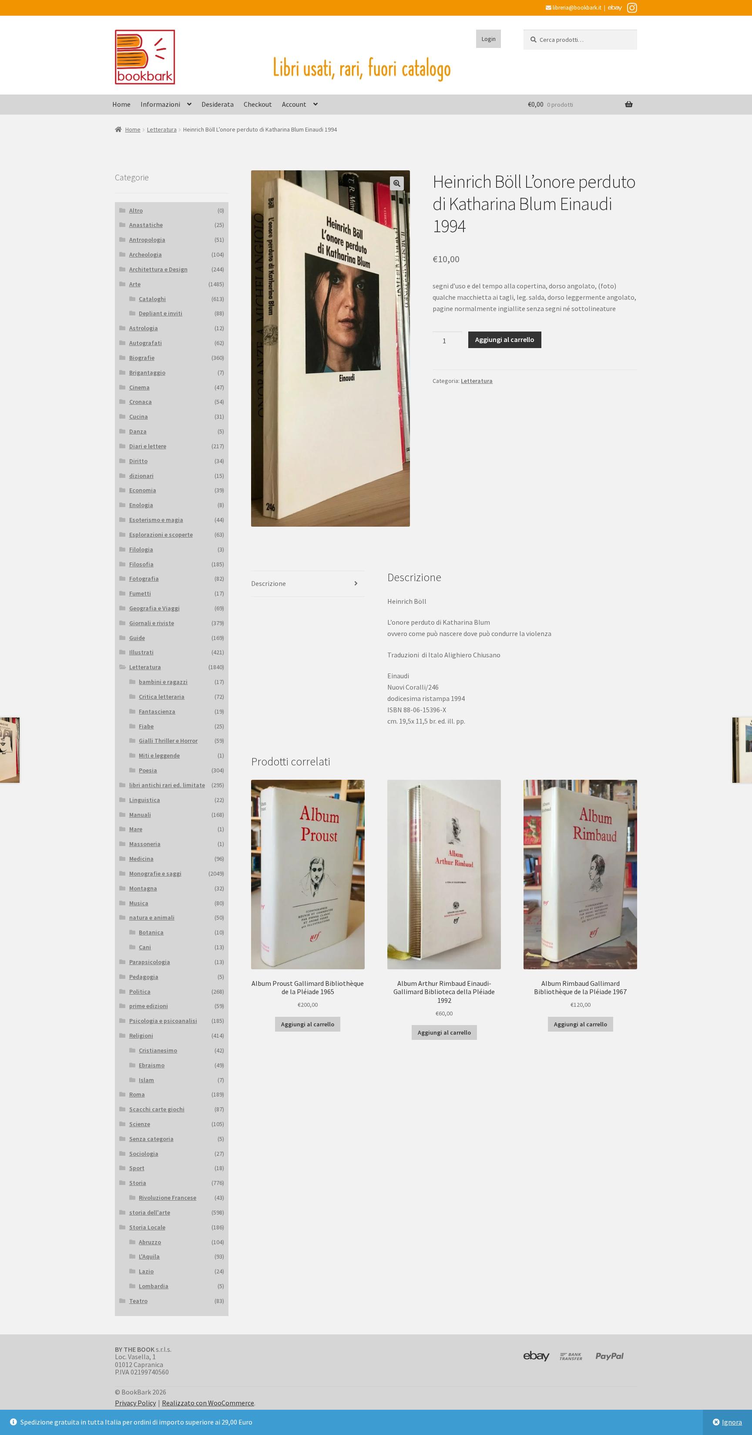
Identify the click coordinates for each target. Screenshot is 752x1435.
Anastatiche (146, 225)
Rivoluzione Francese (167, 1197)
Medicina (141, 859)
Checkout (258, 104)
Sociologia (143, 1153)
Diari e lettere (147, 446)
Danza (138, 431)
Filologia (141, 549)
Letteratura (162, 129)
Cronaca (140, 402)
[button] (397, 183)
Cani (145, 947)
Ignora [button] (732, 1422)
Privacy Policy (135, 1402)
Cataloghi (152, 299)
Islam (146, 1080)
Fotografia (144, 578)
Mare (135, 829)
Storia (137, 1183)
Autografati (145, 343)
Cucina (138, 416)
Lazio (146, 1271)
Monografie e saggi (155, 873)
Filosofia (141, 564)
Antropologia (147, 240)
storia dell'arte (149, 1212)
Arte (135, 284)
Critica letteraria (162, 697)
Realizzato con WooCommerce (208, 1402)
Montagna (143, 888)
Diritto (138, 461)
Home (121, 104)
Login (489, 39)
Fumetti (140, 593)
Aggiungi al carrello (504, 339)
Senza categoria (151, 1139)
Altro (136, 210)
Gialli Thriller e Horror (168, 741)
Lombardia (153, 1286)
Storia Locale (147, 1227)
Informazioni (160, 104)
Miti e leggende (159, 755)
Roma (137, 1094)
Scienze (139, 1124)
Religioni (141, 1035)
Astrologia (143, 328)
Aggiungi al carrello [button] (307, 1024)
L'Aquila (149, 1256)
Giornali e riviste (151, 623)
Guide (137, 638)
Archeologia (145, 254)
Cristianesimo (158, 1050)
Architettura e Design (158, 269)
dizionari (141, 476)
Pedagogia (143, 977)
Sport (136, 1168)
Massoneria (145, 844)
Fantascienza (157, 711)
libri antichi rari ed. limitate (167, 785)
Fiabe (146, 726)
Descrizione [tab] (268, 583)
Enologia (141, 505)
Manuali (140, 815)
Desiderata (217, 104)
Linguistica (144, 800)
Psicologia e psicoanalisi (163, 1021)
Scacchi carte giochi (157, 1109)
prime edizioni (148, 1006)
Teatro (138, 1301)
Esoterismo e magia (156, 520)
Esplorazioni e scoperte (161, 534)
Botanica (151, 932)
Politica (140, 991)
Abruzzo (150, 1242)
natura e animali (152, 917)
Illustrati (141, 652)
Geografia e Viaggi (154, 608)
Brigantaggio (147, 372)
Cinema (139, 387)
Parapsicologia (149, 962)
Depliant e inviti (160, 313)
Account (294, 104)
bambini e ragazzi (163, 682)
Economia (142, 490)
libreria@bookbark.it (576, 7)
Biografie (141, 358)
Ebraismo (151, 1065)
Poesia (148, 770)
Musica (138, 903)
